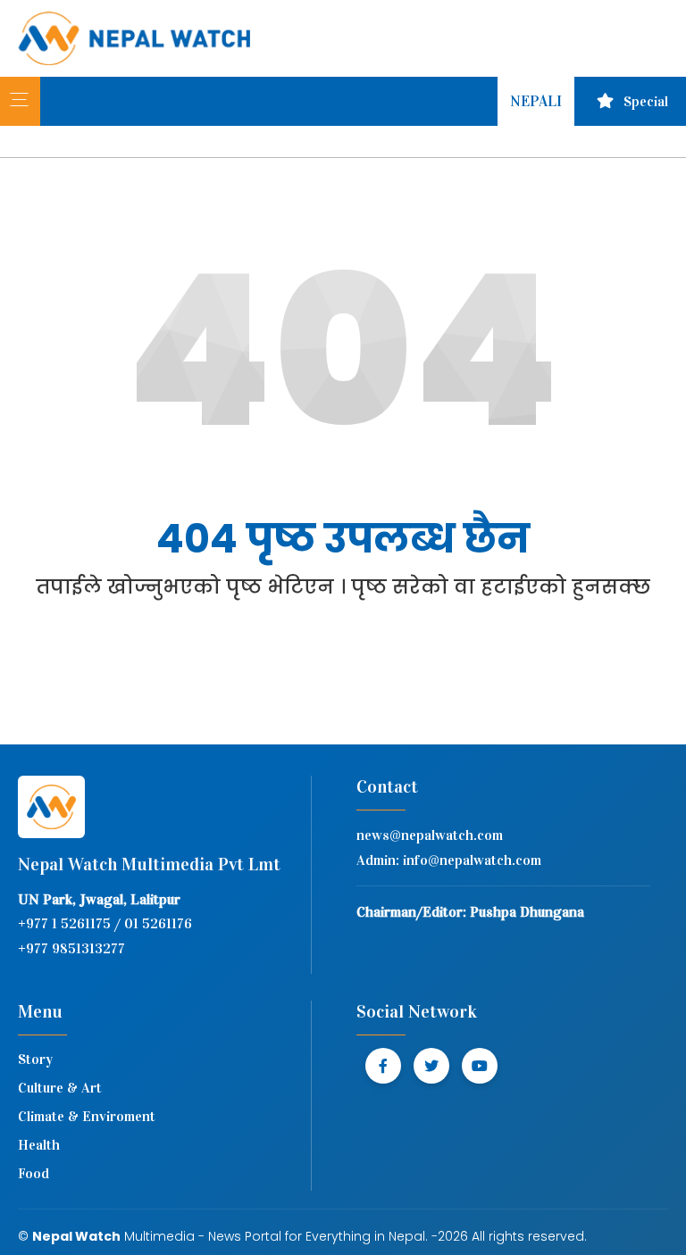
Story (35, 1059)
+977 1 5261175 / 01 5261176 (105, 923)
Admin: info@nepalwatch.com (448, 860)
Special (645, 101)
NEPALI (536, 101)
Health (39, 1144)
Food (33, 1173)
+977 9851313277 (71, 948)
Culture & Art (60, 1087)
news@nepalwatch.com (429, 835)
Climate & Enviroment (86, 1116)
